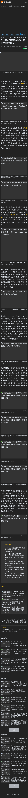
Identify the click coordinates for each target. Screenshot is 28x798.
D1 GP (23, 34)
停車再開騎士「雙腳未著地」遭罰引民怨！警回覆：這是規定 (19, 723)
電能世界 (23, 6)
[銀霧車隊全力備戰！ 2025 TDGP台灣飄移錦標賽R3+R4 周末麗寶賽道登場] (7, 609)
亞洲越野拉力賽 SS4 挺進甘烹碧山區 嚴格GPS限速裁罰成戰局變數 (14, 569)
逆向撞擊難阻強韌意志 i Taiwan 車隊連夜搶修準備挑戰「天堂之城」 (19, 771)
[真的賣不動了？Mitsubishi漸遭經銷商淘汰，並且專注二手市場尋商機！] (5, 684)
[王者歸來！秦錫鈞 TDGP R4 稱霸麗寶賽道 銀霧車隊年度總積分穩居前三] (7, 594)
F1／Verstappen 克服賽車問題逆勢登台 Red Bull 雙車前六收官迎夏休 (19, 661)
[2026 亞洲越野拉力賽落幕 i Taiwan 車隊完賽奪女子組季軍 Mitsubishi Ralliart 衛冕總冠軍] (5, 764)
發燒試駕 (9, 6)
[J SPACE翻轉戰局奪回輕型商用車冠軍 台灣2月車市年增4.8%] (5, 715)
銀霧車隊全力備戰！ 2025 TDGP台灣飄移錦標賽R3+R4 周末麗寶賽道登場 (19, 609)
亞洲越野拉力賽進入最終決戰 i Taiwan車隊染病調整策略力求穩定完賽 (14, 563)
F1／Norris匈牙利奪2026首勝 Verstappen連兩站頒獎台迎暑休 (19, 668)
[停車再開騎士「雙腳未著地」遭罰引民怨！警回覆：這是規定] (5, 723)
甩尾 (3, 34)
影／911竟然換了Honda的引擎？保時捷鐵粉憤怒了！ (19, 692)
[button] (26, 2)
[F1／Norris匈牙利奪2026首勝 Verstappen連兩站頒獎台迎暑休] (5, 669)
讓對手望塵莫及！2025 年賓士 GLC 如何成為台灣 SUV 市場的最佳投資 (18, 699)
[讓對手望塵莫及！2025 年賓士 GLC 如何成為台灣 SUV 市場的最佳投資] (5, 700)
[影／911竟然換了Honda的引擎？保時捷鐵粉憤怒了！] (5, 692)
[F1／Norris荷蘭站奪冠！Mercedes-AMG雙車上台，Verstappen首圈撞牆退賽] (5, 740)
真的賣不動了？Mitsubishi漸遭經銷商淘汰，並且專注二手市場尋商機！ (19, 684)
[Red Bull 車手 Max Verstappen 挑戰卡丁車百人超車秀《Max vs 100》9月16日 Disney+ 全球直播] (5, 644)
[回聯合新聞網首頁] (2, 2)
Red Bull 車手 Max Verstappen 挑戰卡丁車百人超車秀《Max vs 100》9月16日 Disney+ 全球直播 (19, 643)
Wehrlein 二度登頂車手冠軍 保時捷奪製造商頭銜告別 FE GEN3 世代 (15, 549)
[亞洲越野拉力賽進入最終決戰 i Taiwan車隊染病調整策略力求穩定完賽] (5, 779)
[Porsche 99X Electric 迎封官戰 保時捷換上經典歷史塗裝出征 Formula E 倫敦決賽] (5, 652)
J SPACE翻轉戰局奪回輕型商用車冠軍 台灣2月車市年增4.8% (19, 715)
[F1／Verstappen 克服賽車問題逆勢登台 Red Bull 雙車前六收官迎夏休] (5, 661)
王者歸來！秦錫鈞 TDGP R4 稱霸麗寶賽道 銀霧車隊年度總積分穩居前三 (18, 593)
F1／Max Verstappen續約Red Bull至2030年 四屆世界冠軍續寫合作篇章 (19, 748)
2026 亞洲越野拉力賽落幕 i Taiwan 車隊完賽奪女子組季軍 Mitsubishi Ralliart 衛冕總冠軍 (14, 556)
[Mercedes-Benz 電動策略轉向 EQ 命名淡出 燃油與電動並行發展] (5, 707)
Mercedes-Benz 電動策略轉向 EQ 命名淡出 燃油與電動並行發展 (18, 707)
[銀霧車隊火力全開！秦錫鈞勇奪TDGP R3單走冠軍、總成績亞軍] (7, 601)
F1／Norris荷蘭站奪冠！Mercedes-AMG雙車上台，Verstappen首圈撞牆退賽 (19, 740)
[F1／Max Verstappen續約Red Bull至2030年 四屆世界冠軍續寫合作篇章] (5, 748)
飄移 (7, 34)
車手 (12, 34)
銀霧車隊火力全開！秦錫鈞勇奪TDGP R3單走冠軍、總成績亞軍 (19, 601)
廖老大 (17, 34)
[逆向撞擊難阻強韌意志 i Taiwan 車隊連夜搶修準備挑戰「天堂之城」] (5, 771)
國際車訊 (16, 6)
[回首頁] (7, 2)
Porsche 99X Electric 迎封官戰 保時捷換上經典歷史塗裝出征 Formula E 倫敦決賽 (14, 575)
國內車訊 (3, 6)
